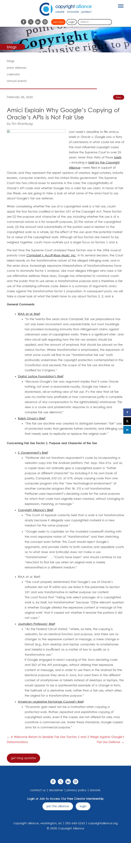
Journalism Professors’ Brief (36, 624)
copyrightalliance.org (103, 823)
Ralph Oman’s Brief (31, 418)
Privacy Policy (76, 790)
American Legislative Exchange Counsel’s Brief (50, 702)
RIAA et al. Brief (29, 314)
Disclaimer (56, 790)
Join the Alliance (58, 806)
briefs (117, 157)
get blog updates (23, 758)
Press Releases (16, 68)
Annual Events (17, 81)
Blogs (10, 61)
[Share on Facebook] (127, 412)
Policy (118, 97)
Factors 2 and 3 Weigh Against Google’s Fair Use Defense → (95, 739)
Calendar (13, 74)
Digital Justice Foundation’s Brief (40, 376)
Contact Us (38, 790)
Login (72, 22)
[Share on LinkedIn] (127, 430)
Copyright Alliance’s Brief (35, 510)
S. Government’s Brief (33, 453)
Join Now (58, 22)
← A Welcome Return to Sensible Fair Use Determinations (36, 739)
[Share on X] (127, 421)
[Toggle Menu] (120, 6)
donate (95, 790)
